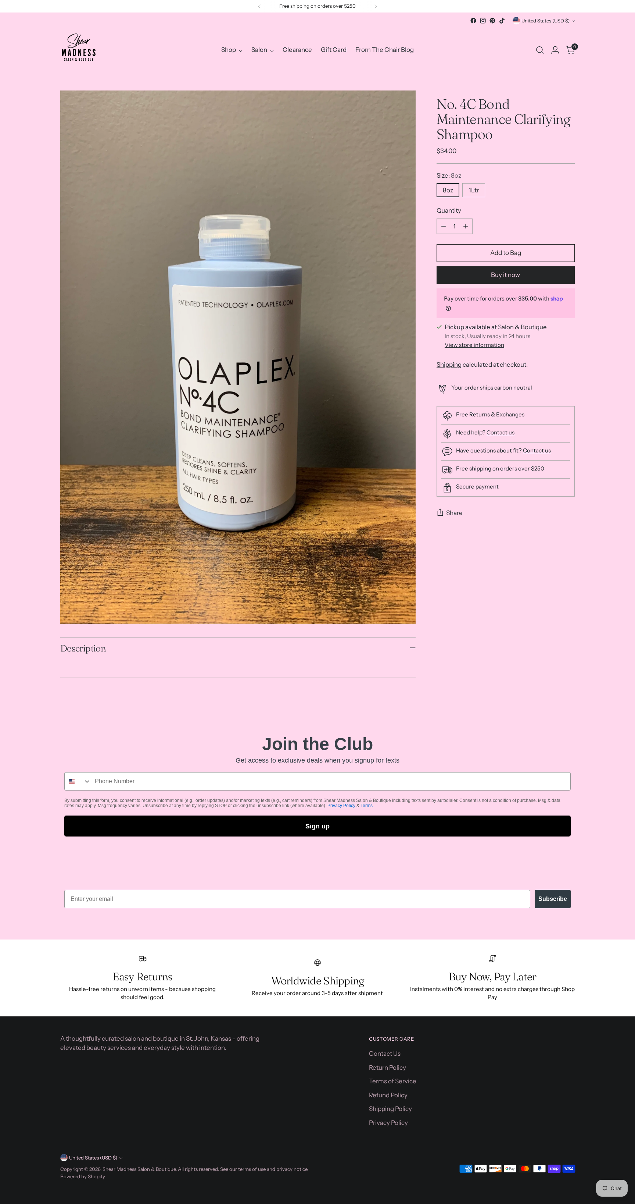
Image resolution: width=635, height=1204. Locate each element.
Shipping (449, 364)
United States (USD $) (545, 21)
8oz (448, 190)
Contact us (500, 432)
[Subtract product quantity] (443, 226)
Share (454, 513)
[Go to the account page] (555, 50)
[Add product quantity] (465, 226)
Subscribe (552, 899)
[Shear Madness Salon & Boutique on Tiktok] (502, 20)
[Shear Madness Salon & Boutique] (78, 50)
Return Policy (387, 1067)
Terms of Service (392, 1081)
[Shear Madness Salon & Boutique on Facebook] (473, 20)
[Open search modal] (539, 50)
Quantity (449, 210)
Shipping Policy (390, 1108)
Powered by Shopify (82, 1176)
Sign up (317, 826)
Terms (366, 805)
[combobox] (78, 781)
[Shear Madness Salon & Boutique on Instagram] (483, 20)
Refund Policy (388, 1095)
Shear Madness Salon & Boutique (139, 1169)
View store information (474, 345)
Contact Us (385, 1053)
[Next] (375, 6)
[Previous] (259, 6)
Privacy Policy (341, 805)
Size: (449, 175)
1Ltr (474, 190)
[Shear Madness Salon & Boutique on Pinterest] (492, 20)
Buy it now (505, 275)
